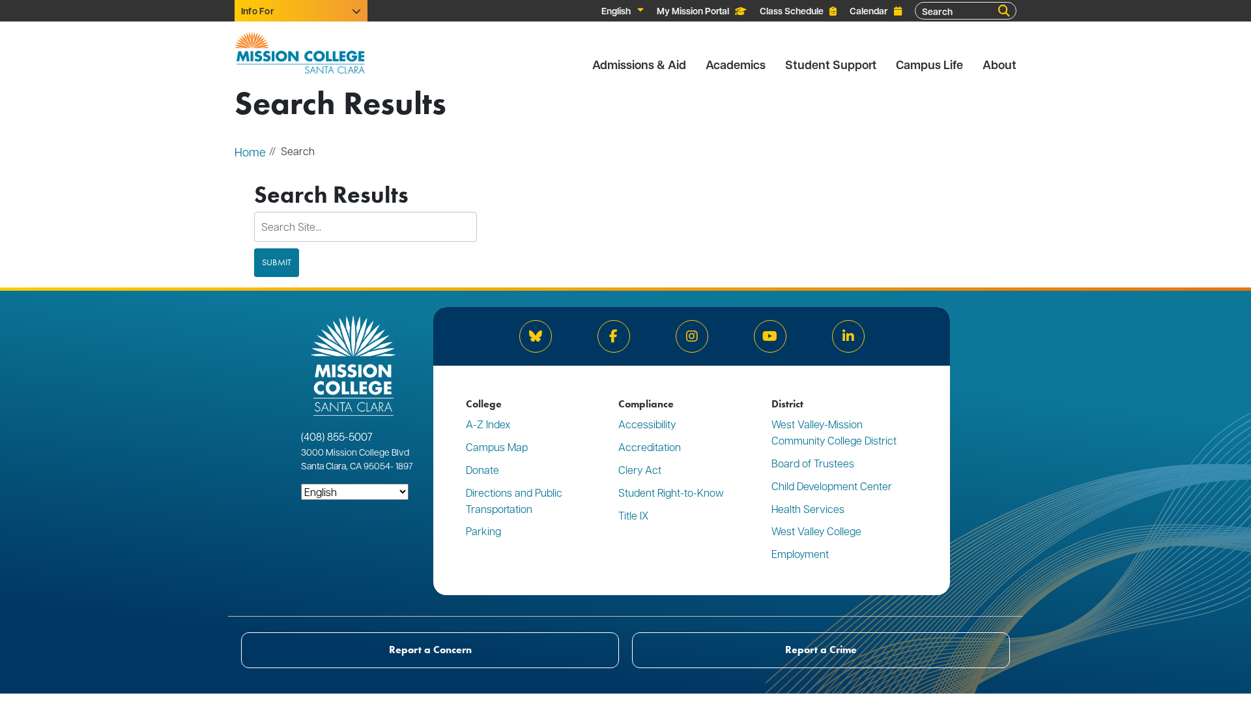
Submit (276, 262)
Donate (482, 470)
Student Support (830, 65)
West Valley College (816, 531)
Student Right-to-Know (671, 492)
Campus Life (929, 65)
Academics (736, 65)
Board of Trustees (812, 463)
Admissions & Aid (639, 65)
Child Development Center (831, 486)
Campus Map (497, 447)
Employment (800, 554)
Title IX (633, 515)
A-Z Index (488, 424)
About (999, 65)
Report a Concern (430, 649)
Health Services (807, 509)
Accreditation (649, 447)
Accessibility (647, 424)
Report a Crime (821, 649)
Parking (483, 531)
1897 (403, 465)
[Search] (1004, 11)
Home (250, 151)
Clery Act (639, 470)
